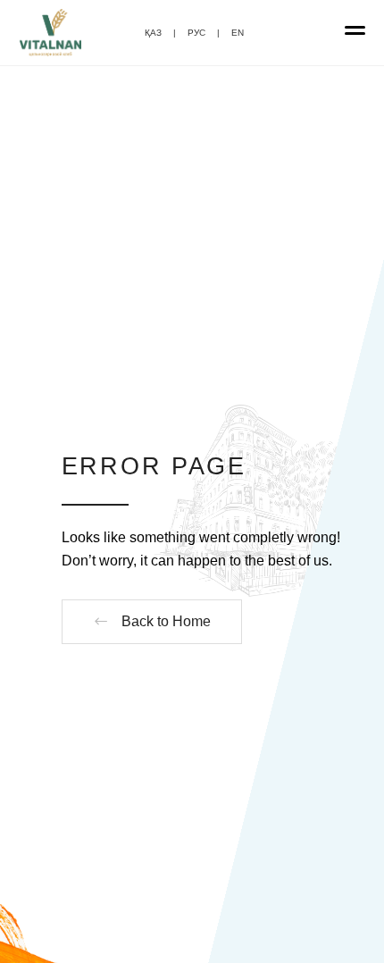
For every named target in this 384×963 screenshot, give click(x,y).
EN (237, 33)
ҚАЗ (153, 33)
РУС (196, 33)
